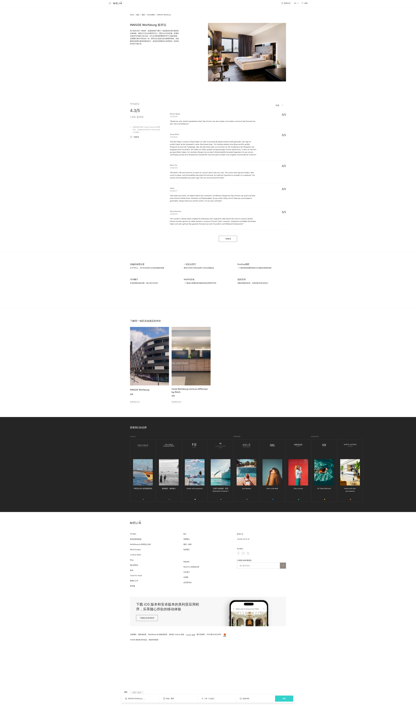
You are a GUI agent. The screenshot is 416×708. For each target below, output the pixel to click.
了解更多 (136, 137)
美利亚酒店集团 (135, 539)
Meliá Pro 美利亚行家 (191, 567)
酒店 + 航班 (187, 544)
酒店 (137, 15)
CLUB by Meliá (135, 555)
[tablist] (208, 692)
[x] (247, 553)
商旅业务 (186, 562)
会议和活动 (187, 582)
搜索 (284, 698)
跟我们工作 (134, 581)
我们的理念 (134, 565)
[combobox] (296, 3)
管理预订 (186, 539)
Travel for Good (136, 575)
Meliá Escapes (135, 549)
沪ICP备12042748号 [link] (214, 634)
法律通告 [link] (133, 634)
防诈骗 (132, 586)
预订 (185, 534)
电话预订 (186, 549)
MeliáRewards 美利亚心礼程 (140, 544)
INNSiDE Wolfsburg (164, 15)
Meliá (132, 15)
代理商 (185, 577)
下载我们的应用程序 (147, 618)
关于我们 (133, 534)
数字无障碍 (201, 634)
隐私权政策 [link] (142, 634)
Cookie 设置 (190, 635)
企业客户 (186, 572)
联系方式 (240, 534)
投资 (131, 570)
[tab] (125, 692)
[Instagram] (243, 553)
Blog (131, 560)
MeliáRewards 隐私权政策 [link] (157, 634)
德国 (143, 15)
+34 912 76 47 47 (243, 539)
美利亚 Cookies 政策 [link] (176, 634)
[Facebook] (238, 553)
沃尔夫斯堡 (151, 15)
